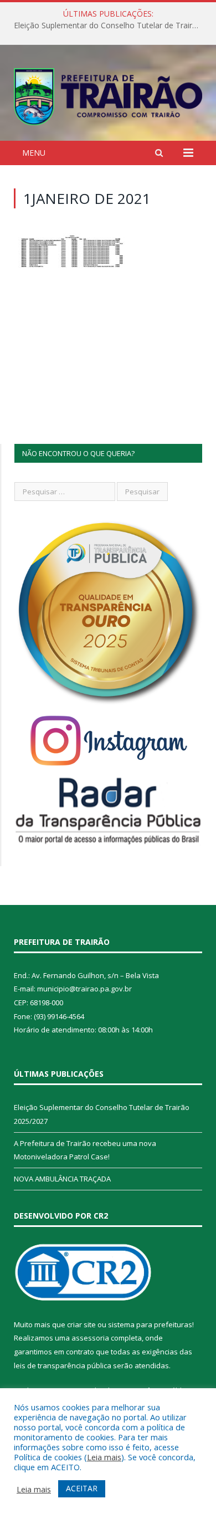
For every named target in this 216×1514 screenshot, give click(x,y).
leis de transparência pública (62, 1365)
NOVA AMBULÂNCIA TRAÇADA (62, 1179)
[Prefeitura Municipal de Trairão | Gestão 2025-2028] (108, 94)
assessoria (90, 1338)
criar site (81, 1324)
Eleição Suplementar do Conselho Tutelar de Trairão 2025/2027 (111, 25)
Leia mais (104, 1457)
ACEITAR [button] (81, 1488)
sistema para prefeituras (150, 1324)
